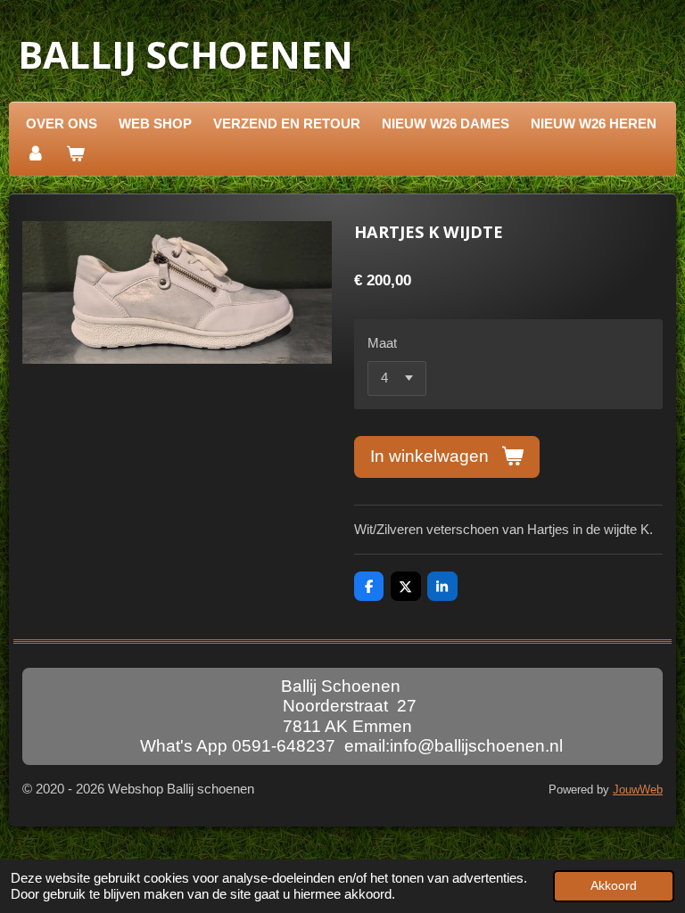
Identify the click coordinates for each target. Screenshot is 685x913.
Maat (382, 342)
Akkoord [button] (613, 885)
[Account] (35, 154)
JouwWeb (638, 790)
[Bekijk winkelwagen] (75, 154)
